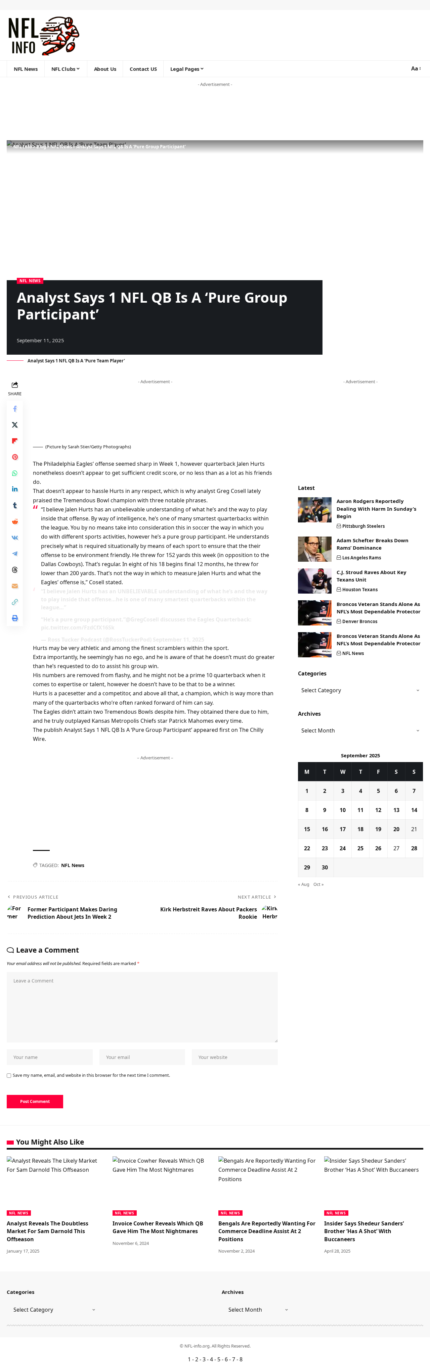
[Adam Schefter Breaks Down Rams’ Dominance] (315, 549)
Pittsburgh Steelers (363, 526)
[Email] (15, 586)
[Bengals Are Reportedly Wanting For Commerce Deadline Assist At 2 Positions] (267, 1186)
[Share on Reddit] (15, 521)
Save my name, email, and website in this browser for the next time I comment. (91, 1075)
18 (360, 829)
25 (360, 848)
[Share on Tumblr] (15, 505)
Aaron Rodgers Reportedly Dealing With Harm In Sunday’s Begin (376, 508)
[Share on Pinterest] (15, 457)
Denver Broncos (359, 621)
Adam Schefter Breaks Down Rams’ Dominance (372, 544)
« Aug (303, 884)
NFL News (30, 280)
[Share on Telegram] (15, 554)
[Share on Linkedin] (15, 489)
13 (396, 810)
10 (343, 810)
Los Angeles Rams (361, 558)
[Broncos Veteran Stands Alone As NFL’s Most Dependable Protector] (315, 612)
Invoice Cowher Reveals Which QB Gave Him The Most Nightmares (158, 1227)
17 (343, 829)
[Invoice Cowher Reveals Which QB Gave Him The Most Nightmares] (162, 1186)
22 (307, 848)
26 (378, 848)
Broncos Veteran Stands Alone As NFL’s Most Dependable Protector (379, 608)
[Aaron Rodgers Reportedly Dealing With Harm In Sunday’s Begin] (315, 509)
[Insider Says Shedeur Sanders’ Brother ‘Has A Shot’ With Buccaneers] (373, 1186)
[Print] (15, 618)
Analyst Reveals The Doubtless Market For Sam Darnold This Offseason (47, 1231)
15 (307, 829)
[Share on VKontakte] (15, 537)
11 (360, 810)
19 (378, 829)
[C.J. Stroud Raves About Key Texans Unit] (315, 581)
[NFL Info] (43, 35)
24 (343, 848)
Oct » (318, 884)
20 (396, 829)
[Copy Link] (15, 602)
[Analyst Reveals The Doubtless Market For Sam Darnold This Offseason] (56, 1186)
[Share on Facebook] (15, 409)
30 (325, 867)
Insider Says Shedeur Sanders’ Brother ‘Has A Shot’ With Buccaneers (364, 1231)
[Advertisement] (129, 114)
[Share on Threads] (15, 570)
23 (325, 848)
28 (414, 848)
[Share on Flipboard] (15, 441)
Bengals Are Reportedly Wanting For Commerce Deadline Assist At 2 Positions (266, 1231)
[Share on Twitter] (15, 425)
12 (378, 810)
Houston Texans (360, 590)
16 (325, 829)
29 (307, 867)
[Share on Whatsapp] (15, 473)
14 (414, 810)
